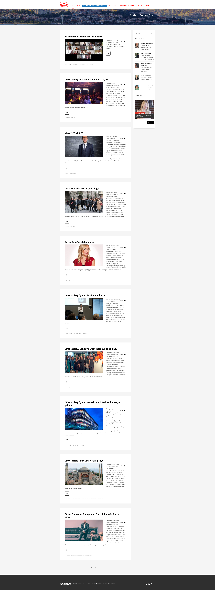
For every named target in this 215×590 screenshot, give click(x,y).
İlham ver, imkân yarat (147, 86)
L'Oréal (73, 280)
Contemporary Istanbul (82, 387)
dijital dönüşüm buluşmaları (85, 555)
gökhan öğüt (69, 173)
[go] (152, 34)
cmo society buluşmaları (72, 445)
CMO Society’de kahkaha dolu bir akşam (86, 79)
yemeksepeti (81, 445)
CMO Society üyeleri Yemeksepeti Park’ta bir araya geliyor (92, 404)
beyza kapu (68, 280)
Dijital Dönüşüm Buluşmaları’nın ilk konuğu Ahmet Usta (92, 515)
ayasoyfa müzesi (70, 498)
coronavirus (76, 64)
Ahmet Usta (68, 555)
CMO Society (69, 64)
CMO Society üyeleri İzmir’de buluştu (85, 295)
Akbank (67, 387)
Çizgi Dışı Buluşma (77, 333)
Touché (68, 117)
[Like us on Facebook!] (144, 584)
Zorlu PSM (73, 117)
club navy (84, 333)
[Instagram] (154, 2)
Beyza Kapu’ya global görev (79, 241)
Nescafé (74, 226)
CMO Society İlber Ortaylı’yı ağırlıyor (84, 460)
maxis (74, 173)
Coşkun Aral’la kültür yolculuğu (82, 188)
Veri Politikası (111, 583)
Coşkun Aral (69, 226)
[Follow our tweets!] (146, 584)
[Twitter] (149, 2)
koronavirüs (83, 64)
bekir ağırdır (69, 333)
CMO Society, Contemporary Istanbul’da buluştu (91, 348)
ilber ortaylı (94, 498)
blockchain (75, 555)
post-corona (90, 64)
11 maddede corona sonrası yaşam (83, 36)
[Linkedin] (151, 2)
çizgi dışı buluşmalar (79, 498)
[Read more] (108, 55)
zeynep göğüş (101, 498)
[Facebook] (146, 2)
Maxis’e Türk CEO (74, 133)
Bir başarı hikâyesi (146, 75)
